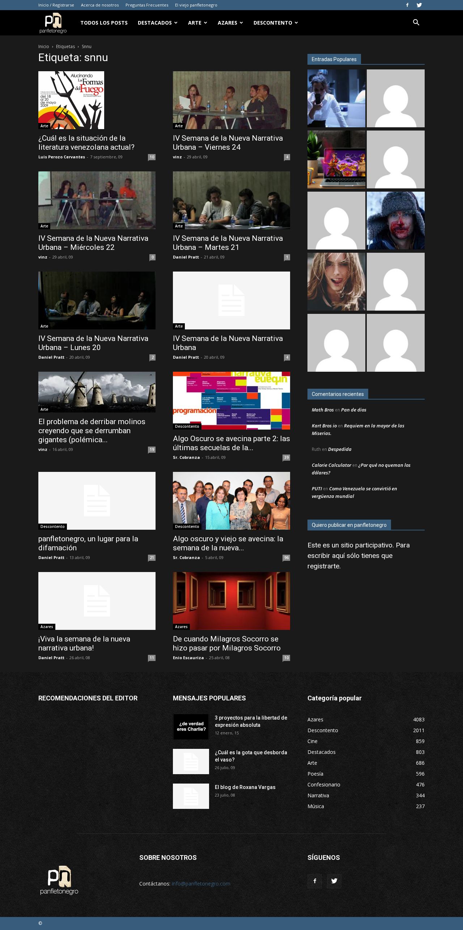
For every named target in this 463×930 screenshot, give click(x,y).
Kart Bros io (324, 425)
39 (286, 457)
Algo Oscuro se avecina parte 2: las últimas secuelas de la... (231, 443)
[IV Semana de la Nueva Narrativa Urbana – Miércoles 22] (97, 200)
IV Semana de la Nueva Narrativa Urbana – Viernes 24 (228, 143)
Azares (227, 22)
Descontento (273, 22)
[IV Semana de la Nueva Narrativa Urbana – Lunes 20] (97, 300)
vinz (177, 156)
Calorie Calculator (331, 465)
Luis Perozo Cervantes (61, 156)
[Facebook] (407, 5)
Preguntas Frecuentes (147, 5)
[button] (416, 23)
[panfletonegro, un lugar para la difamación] (97, 501)
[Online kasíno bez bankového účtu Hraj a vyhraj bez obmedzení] (336, 160)
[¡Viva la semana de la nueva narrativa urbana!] (97, 601)
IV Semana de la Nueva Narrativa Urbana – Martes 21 (228, 243)
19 (152, 449)
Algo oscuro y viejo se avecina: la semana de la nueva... (228, 543)
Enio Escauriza (188, 657)
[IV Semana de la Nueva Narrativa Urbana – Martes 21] (231, 200)
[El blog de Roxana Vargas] (191, 796)
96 (286, 557)
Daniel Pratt (186, 257)
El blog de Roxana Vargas (245, 787)
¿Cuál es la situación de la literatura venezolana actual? (86, 143)
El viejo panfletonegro (196, 5)
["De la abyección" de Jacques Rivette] (396, 221)
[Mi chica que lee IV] (336, 282)
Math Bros (323, 409)
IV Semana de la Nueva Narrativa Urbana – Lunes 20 (93, 343)
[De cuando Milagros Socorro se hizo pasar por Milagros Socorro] (231, 601)
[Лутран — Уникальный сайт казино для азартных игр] (396, 160)
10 (152, 156)
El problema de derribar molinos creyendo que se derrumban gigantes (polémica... (91, 430)
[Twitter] (419, 5)
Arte (194, 22)
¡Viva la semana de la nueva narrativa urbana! (84, 643)
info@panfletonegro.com (201, 883)
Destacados (155, 22)
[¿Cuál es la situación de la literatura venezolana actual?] (97, 100)
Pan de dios (353, 409)
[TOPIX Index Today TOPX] (396, 282)
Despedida (340, 449)
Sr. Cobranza (186, 457)
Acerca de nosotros (100, 5)
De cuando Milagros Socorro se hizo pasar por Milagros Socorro (227, 643)
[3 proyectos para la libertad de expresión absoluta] (191, 726)
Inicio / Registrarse (56, 5)
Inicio (43, 46)
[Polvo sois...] (396, 344)
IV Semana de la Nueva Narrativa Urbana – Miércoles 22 (93, 243)
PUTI (317, 488)
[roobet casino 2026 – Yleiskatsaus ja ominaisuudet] (336, 344)
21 (152, 557)
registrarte (323, 566)
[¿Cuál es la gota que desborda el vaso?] (191, 761)
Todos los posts (104, 22)
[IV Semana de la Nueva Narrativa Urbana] (231, 300)
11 (152, 657)
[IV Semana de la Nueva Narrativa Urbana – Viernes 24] (231, 100)
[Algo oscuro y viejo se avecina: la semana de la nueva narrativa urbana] (231, 501)
